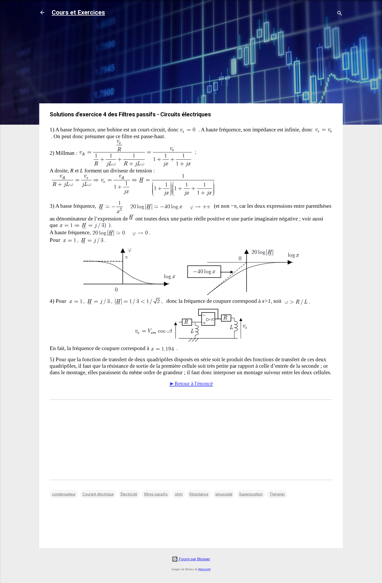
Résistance (198, 494)
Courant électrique (98, 494)
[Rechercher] (340, 14)
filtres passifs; (156, 494)
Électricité (129, 494)
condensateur (64, 494)
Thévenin (277, 494)
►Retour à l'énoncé (191, 383)
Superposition (251, 494)
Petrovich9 (204, 569)
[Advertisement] (191, 62)
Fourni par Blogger (194, 559)
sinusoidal (223, 494)
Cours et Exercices (78, 12)
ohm (179, 494)
